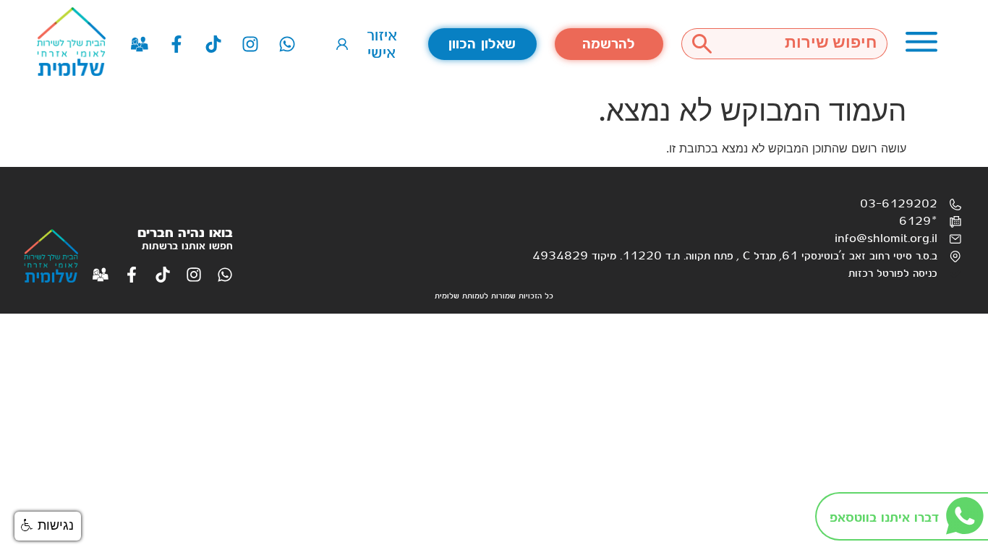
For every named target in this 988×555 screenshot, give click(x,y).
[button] (47, 526)
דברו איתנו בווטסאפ (884, 517)
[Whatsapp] (287, 44)
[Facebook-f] (176, 44)
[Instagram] (250, 44)
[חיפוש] (701, 43)
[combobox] (804, 43)
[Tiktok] (213, 44)
